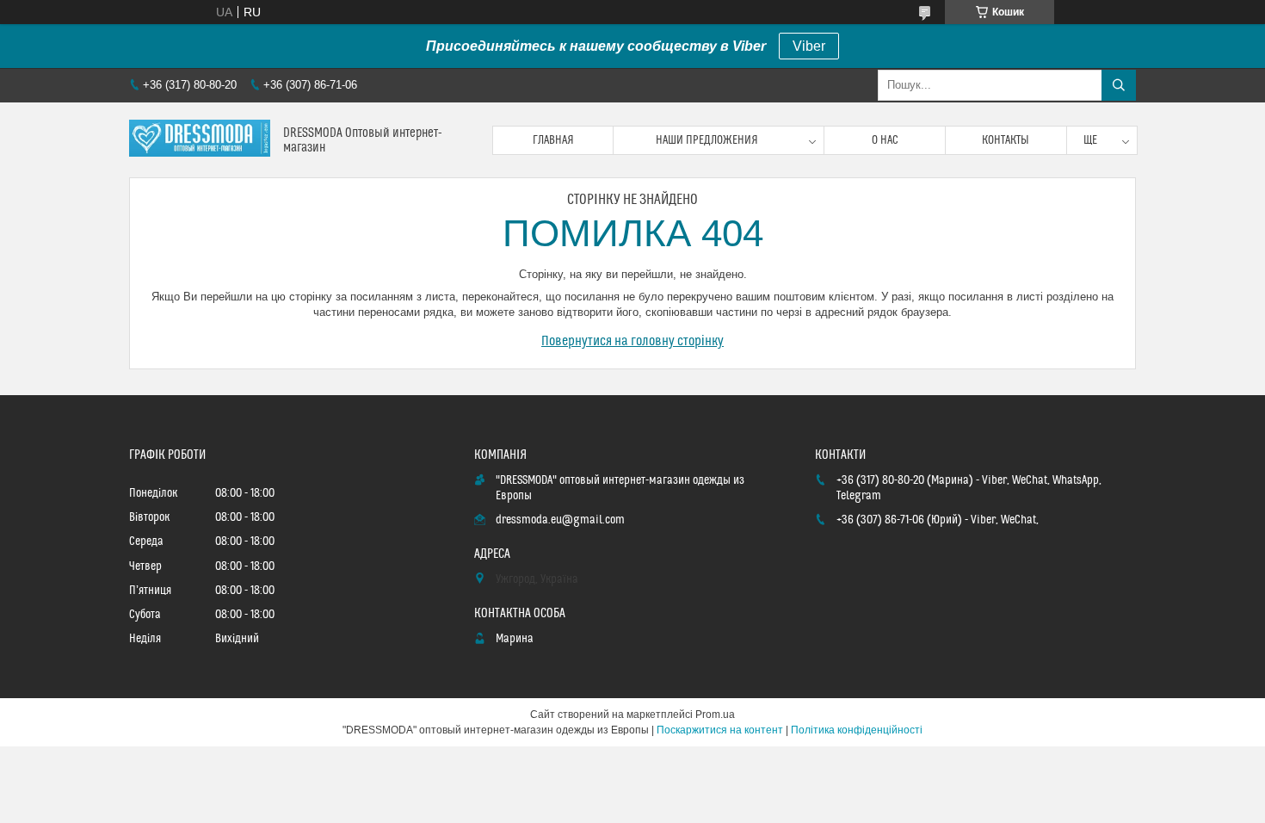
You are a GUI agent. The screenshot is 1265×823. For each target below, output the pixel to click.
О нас (885, 140)
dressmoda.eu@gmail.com (560, 520)
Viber (809, 46)
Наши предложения (707, 140)
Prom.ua (715, 715)
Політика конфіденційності (857, 730)
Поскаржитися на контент (720, 730)
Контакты (1005, 140)
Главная (553, 140)
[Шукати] (1118, 85)
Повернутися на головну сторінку (632, 341)
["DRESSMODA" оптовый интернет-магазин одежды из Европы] (199, 140)
